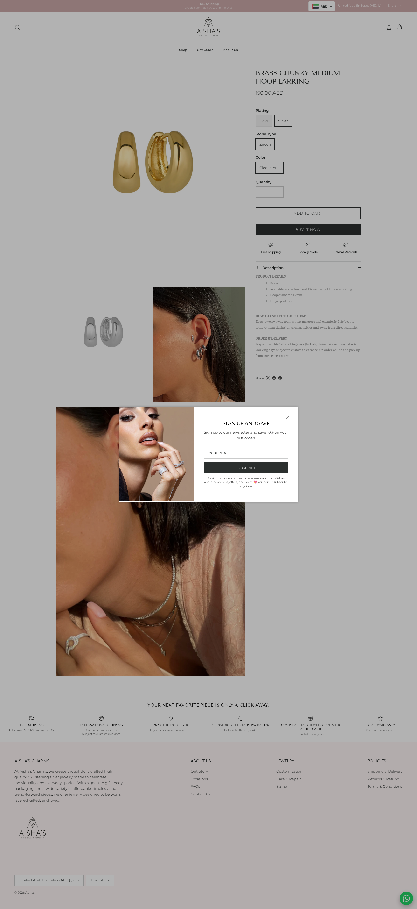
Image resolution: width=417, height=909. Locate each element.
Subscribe (246, 468)
